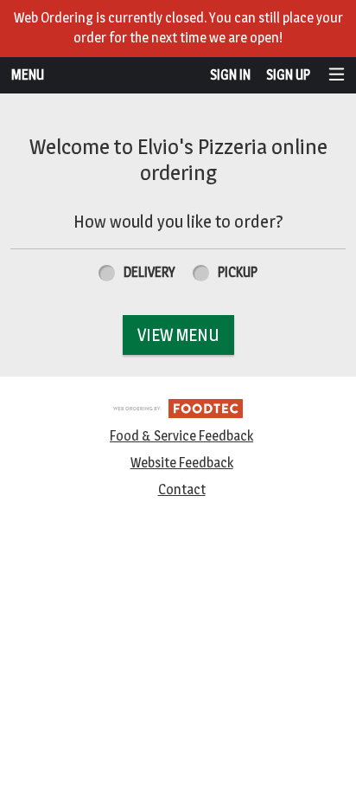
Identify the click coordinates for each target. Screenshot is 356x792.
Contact (182, 489)
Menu (27, 75)
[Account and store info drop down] (336, 75)
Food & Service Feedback (181, 436)
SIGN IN (230, 75)
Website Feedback (181, 462)
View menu (178, 335)
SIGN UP (288, 75)
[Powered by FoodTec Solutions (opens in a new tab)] (178, 407)
